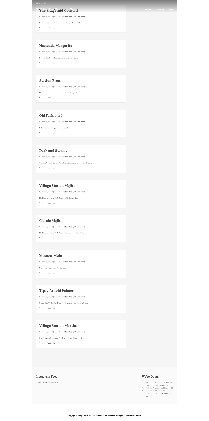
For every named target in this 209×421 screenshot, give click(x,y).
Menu (170, 9)
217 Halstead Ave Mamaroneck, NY (54, 9)
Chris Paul (68, 17)
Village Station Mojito (57, 185)
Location (160, 9)
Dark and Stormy (53, 150)
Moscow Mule (50, 255)
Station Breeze (51, 80)
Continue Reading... (47, 28)
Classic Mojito (50, 220)
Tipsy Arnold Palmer (56, 290)
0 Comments (80, 17)
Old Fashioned (51, 115)
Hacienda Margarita (55, 45)
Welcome (148, 9)
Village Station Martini (58, 325)
